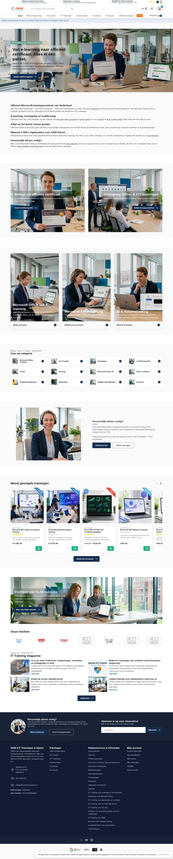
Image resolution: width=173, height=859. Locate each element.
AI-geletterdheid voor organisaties (101, 825)
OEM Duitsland (94, 829)
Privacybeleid (93, 777)
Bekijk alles (85, 698)
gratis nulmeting (72, 144)
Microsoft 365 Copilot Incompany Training (26, 531)
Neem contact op (37, 732)
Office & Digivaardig (34, 16)
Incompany (109, 16)
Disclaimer (92, 781)
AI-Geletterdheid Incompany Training (59, 531)
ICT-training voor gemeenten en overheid (104, 800)
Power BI (100, 119)
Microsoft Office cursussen (66, 119)
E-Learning (96, 16)
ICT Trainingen (65, 16)
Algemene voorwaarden (97, 785)
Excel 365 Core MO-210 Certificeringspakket (93, 531)
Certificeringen (81, 16)
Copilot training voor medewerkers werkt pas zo (133, 679)
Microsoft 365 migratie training (100, 821)
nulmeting (94, 109)
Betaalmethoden (94, 770)
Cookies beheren (163, 854)
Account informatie (134, 751)
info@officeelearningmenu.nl (26, 785)
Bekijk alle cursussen (85, 559)
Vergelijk (130, 766)
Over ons (91, 755)
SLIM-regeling (152, 136)
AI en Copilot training (115, 119)
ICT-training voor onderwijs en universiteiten (105, 792)
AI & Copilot (50, 16)
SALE (140, 16)
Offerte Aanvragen (126, 16)
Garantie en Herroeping (97, 766)
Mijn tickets (131, 759)
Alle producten (132, 770)
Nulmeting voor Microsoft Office (100, 796)
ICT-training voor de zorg (98, 808)
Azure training (85, 119)
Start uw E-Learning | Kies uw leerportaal (104, 762)
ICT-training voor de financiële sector (102, 804)
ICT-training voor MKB (96, 818)
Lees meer (35, 674)
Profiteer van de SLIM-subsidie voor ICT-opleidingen (104, 812)
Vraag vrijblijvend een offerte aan (30, 146)
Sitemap (91, 789)
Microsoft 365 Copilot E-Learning (133, 530)
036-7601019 (21, 778)
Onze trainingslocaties (61, 732)
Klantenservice (101, 445)
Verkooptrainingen (95, 774)
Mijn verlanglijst (133, 762)
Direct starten (63, 20)
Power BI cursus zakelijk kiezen (47, 679)
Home (20, 16)
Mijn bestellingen (133, 755)
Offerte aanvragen (123, 445)
